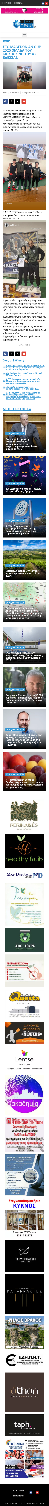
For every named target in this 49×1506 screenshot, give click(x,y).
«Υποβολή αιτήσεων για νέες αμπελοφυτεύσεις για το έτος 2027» (23, 388)
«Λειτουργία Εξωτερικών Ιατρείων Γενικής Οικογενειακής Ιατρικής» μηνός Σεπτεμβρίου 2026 (24, 656)
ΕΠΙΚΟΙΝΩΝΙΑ (18, 3)
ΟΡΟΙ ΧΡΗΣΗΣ (6, 3)
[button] (24, 35)
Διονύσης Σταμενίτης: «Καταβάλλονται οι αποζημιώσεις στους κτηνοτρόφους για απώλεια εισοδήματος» (25, 367)
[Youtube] (46, 3)
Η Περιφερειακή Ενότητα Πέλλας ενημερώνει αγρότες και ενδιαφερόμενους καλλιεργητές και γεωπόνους (24, 783)
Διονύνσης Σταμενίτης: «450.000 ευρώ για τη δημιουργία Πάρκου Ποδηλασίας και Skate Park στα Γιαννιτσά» (24, 699)
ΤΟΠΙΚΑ (6, 41)
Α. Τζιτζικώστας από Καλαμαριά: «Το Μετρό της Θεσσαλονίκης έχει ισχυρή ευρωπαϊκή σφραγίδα (23, 381)
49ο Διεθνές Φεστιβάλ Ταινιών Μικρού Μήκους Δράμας (24, 374)
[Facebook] (43, 3)
